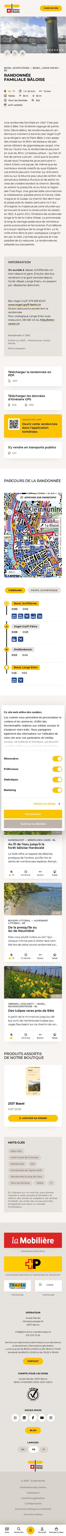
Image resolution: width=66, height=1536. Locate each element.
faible (11, 96)
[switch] (57, 769)
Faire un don (51, 8)
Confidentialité (33, 1503)
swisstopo (60, 541)
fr (33, 1449)
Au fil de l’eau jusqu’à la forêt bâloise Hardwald (26, 846)
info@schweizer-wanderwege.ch (33, 1331)
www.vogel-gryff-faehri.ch (24, 304)
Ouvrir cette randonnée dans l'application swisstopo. (39, 427)
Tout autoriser (33, 814)
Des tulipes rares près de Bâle (31, 1010)
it (44, 1449)
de (23, 1449)
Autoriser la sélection (33, 823)
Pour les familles (17, 100)
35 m (25, 96)
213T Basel (16, 1103)
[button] (33, 35)
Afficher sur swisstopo (40, 497)
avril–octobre (15, 105)
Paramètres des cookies (33, 1487)
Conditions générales (33, 1498)
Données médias (33, 1514)
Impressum (33, 1492)
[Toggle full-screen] (9, 512)
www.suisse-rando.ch (60, 526)
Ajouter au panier (34, 1118)
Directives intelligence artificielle (33, 1509)
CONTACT (33, 1361)
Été (38, 100)
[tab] (47, 50)
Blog (33, 1430)
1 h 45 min (29, 91)
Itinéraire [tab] (15, 590)
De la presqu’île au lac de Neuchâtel (22, 929)
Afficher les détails (44, 803)
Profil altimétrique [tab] (44, 590)
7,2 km (47, 91)
